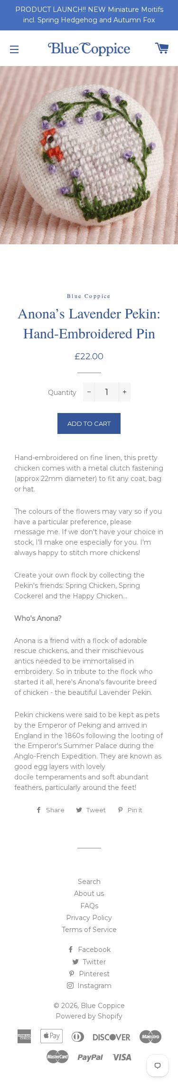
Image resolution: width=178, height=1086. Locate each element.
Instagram (93, 985)
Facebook (93, 949)
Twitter (93, 962)
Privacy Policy (89, 917)
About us (89, 893)
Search (89, 881)
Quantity (62, 392)
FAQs (89, 906)
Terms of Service (89, 929)
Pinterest (93, 974)
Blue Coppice (103, 1005)
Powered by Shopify (89, 1016)
